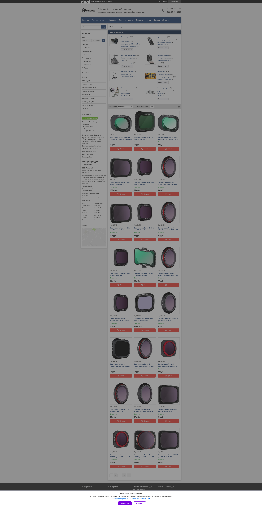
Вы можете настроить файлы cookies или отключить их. (130, 498)
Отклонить (139, 503)
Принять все (125, 503)
